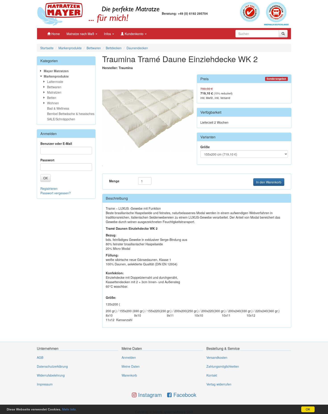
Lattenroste (55, 81)
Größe (205, 147)
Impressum (45, 384)
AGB (40, 357)
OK (308, 409)
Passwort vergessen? (55, 193)
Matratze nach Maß (80, 33)
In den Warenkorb (268, 182)
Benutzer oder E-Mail (56, 143)
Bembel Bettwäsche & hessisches (70, 113)
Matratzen (54, 92)
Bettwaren (94, 48)
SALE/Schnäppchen (61, 119)
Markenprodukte (70, 48)
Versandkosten (216, 357)
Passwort (47, 160)
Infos (108, 33)
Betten (51, 97)
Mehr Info (69, 409)
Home (55, 33)
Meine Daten (131, 366)
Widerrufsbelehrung (51, 375)
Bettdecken (114, 48)
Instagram (149, 394)
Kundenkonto (134, 33)
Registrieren (49, 188)
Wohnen (53, 103)
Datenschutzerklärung (52, 366)
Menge (114, 181)
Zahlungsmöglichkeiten (222, 366)
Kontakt (211, 375)
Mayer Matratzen (56, 70)
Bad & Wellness (58, 108)
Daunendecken (137, 48)
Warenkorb (129, 375)
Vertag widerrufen (218, 384)
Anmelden (129, 357)
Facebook (184, 394)
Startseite (47, 48)
